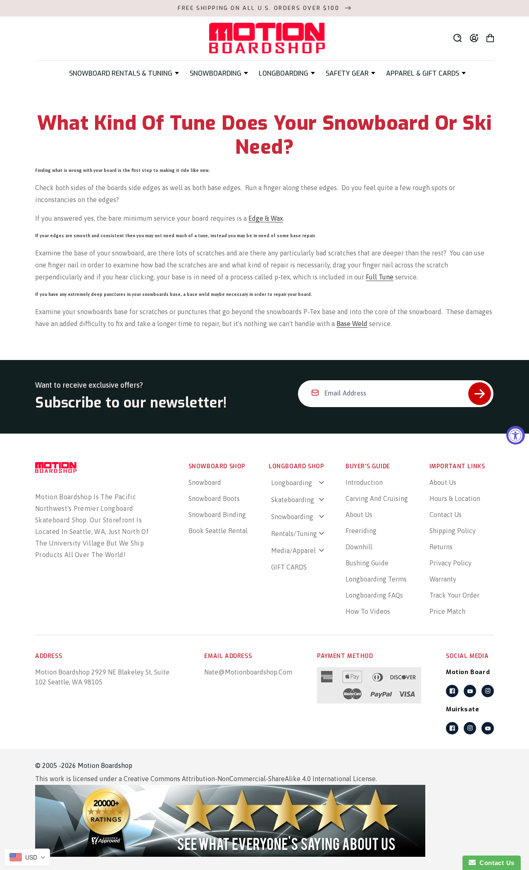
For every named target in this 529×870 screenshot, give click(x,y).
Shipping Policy (452, 530)
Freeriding (361, 530)
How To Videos (368, 611)
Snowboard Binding (217, 514)
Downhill (359, 547)
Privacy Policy (450, 563)
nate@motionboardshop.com (248, 672)
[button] (124, 73)
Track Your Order (454, 595)
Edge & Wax (265, 218)
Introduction (364, 482)
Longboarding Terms (376, 579)
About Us (359, 514)
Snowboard (204, 482)
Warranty (442, 579)
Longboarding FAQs (374, 595)
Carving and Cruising (377, 498)
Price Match (447, 611)
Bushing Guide (367, 563)
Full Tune (379, 277)
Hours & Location (454, 498)
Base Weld (351, 323)
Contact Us (445, 514)
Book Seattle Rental (218, 530)
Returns (441, 547)
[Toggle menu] (321, 482)
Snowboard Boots (214, 498)
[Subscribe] (479, 393)
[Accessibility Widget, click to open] (515, 435)
